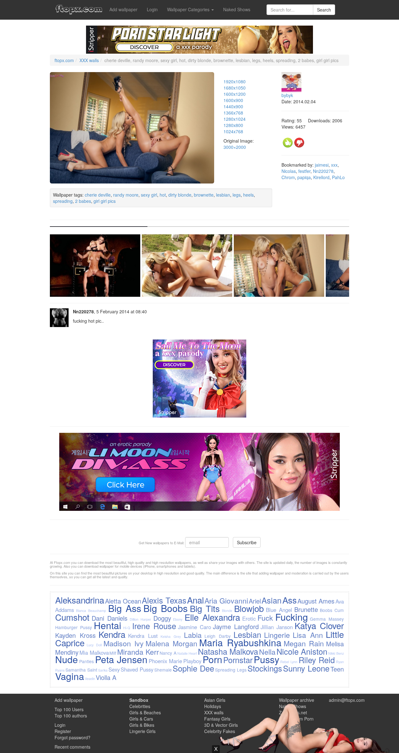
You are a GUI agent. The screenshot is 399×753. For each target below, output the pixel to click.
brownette (204, 195)
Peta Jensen (121, 659)
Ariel (255, 600)
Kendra (112, 634)
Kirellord (321, 177)
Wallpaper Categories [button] (189, 9)
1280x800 (233, 125)
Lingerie (277, 634)
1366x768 (233, 113)
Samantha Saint (81, 670)
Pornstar (237, 659)
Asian (271, 600)
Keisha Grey (171, 636)
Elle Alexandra (212, 617)
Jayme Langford (236, 626)
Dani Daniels (109, 618)
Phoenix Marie (165, 661)
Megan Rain (304, 643)
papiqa (304, 177)
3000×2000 (235, 147)
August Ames (315, 600)
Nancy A (168, 653)
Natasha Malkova (228, 651)
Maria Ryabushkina (240, 642)
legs (237, 195)
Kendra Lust (143, 635)
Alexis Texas (164, 600)
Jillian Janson (277, 627)
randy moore (125, 195)
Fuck (265, 617)
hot (163, 195)
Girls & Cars (141, 719)
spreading (63, 201)
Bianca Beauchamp (91, 610)
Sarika (103, 670)
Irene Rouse (154, 625)
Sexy (114, 669)
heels (248, 195)
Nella (267, 651)
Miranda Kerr (138, 651)
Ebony (177, 619)
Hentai (107, 625)
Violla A (106, 677)
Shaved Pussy (137, 669)
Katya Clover (319, 625)
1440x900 (233, 106)
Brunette (306, 609)
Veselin (90, 678)
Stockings (265, 668)
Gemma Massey (327, 619)
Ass (289, 600)
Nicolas (288, 171)
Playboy (192, 661)
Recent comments (72, 747)
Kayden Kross (75, 635)
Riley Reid (317, 659)
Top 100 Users (69, 709)
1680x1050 (235, 88)
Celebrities (139, 706)
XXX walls (89, 60)
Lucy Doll (94, 645)
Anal (195, 600)
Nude (66, 659)
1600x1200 (235, 94)
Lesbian (247, 634)
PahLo (338, 177)
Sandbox (138, 700)
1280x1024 (235, 119)
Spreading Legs (231, 670)
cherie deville (98, 195)
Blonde (227, 610)
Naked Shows (236, 9)
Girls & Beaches (145, 712)
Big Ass (124, 608)
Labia (193, 634)
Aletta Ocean (123, 600)
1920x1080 (235, 81)
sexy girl (149, 195)
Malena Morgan (171, 643)
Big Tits (205, 608)
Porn (212, 659)
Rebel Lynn (288, 661)
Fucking (291, 616)
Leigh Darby (217, 636)
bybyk (287, 95)
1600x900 (233, 100)
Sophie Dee (193, 668)
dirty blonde (179, 195)
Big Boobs (165, 608)
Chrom (288, 177)
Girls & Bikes (141, 725)
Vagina (69, 676)
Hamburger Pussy (73, 627)
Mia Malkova (94, 652)
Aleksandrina (79, 600)
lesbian (223, 195)
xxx (334, 165)
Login (152, 9)
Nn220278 (323, 171)
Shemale (163, 670)
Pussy (266, 659)
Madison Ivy (123, 643)
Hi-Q (126, 627)
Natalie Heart (187, 653)
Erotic (249, 618)
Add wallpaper (123, 9)
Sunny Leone (306, 668)
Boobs (326, 610)
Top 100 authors (71, 715)
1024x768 (233, 131)
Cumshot (72, 617)
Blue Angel (279, 610)
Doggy (162, 618)
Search (324, 10)
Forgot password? (72, 737)
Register (63, 731)
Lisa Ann (308, 634)
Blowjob (249, 608)
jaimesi (322, 165)
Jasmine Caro (194, 627)
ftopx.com (64, 60)
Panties (86, 661)
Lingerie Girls (142, 731)
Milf (112, 653)
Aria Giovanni (226, 600)
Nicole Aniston (302, 651)
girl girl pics (105, 201)
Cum (339, 610)
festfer (304, 171)
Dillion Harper (140, 619)
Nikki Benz (336, 653)
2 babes (83, 201)
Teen (337, 668)
